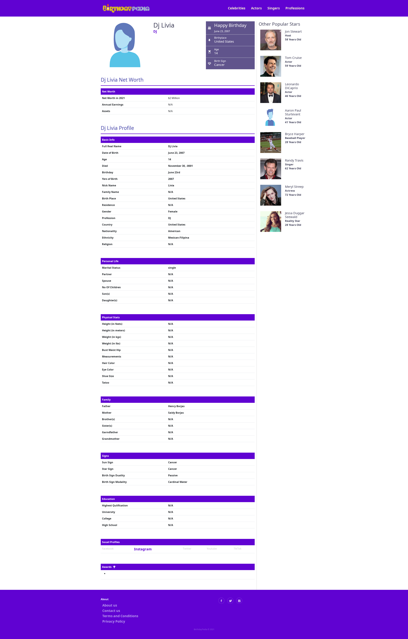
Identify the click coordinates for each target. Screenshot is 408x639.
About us (109, 605)
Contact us (111, 610)
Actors (256, 8)
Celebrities (236, 8)
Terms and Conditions (120, 616)
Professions (294, 8)
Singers (273, 8)
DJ (155, 31)
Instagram (143, 549)
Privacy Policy (113, 621)
